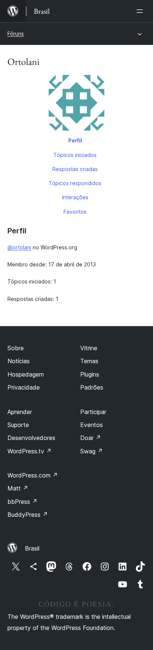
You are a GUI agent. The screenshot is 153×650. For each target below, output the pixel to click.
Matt (17, 488)
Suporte (18, 425)
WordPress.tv (29, 451)
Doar (90, 437)
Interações (75, 197)
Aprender (19, 412)
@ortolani (19, 247)
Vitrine (88, 348)
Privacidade (23, 387)
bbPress (22, 501)
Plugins (89, 374)
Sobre (15, 348)
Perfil (75, 140)
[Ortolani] (76, 104)
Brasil (32, 548)
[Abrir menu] (141, 11)
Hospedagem (25, 374)
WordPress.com (32, 475)
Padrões (91, 387)
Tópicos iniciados (75, 155)
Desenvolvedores (31, 437)
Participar (93, 412)
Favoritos (75, 212)
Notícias (18, 361)
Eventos (91, 425)
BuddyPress (27, 514)
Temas (89, 361)
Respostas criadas (75, 169)
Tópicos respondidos (75, 183)
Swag (91, 451)
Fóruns (15, 33)
